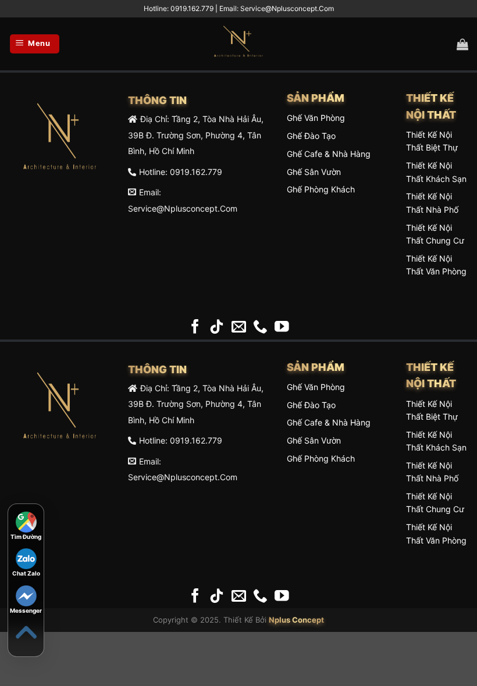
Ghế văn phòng (316, 118)
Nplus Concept (296, 619)
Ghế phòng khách (321, 189)
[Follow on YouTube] (282, 327)
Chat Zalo (26, 573)
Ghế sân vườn (314, 172)
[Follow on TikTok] (216, 327)
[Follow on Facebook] (195, 327)
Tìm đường (25, 536)
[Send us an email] (239, 327)
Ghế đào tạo (311, 136)
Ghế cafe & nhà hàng (329, 154)
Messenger (26, 610)
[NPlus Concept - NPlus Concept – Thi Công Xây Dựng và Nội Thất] (238, 44)
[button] (34, 43)
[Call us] (260, 327)
